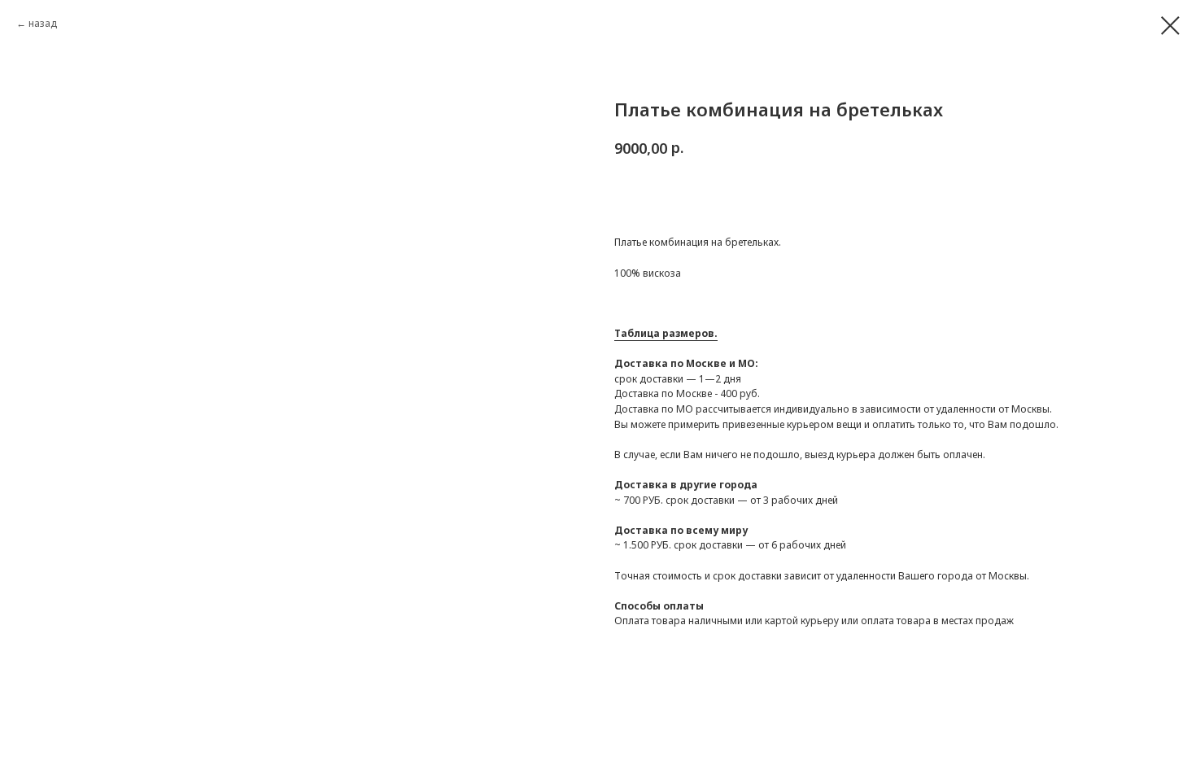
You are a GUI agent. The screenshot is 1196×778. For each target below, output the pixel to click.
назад (42, 23)
